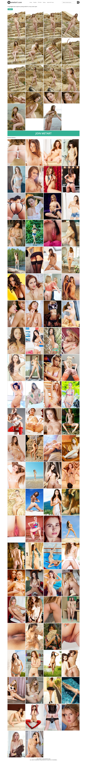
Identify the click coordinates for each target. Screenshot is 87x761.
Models (35, 2)
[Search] (78, 2)
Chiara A (10, 9)
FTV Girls (40, 2)
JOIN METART (43, 133)
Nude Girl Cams (50, 2)
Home (31, 2)
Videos (44, 2)
